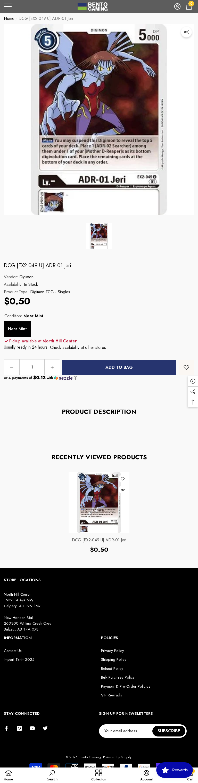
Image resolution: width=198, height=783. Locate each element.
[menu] (8, 6)
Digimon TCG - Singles (50, 292)
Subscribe (169, 731)
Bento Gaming (90, 757)
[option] (99, 119)
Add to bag (119, 367)
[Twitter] (45, 728)
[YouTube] (32, 728)
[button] (177, 6)
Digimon (26, 277)
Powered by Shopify (117, 757)
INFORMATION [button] (18, 638)
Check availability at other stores (78, 347)
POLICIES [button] (109, 638)
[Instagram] (19, 728)
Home (9, 18)
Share (186, 32)
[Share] (186, 32)
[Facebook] (6, 728)
